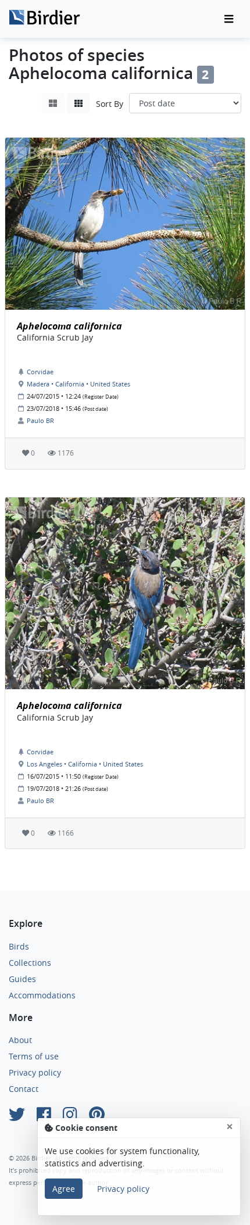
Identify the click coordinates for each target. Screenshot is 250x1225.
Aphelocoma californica (69, 326)
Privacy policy (35, 1072)
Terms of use (34, 1056)
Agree (63, 1188)
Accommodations (42, 995)
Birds (19, 946)
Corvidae (40, 371)
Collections (30, 962)
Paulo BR (40, 420)
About (20, 1039)
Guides (22, 978)
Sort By (109, 103)
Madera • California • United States (78, 383)
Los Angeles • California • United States (85, 764)
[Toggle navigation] (229, 19)
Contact (23, 1088)
